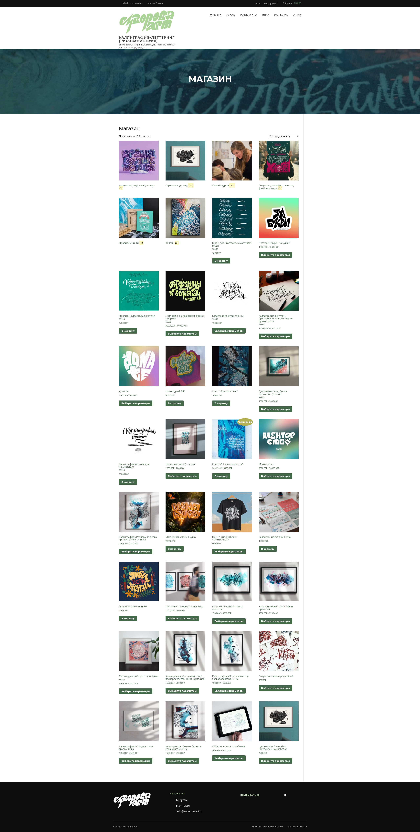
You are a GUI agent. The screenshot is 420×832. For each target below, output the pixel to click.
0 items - (291, 3)
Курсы (230, 15)
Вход (257, 3)
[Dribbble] (292, 795)
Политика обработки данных (267, 826)
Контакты (281, 15)
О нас (297, 15)
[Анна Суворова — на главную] (132, 800)
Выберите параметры (275, 254)
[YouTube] (298, 795)
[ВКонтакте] (272, 795)
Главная (215, 15)
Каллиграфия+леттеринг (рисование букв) (147, 39)
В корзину (221, 260)
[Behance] (279, 795)
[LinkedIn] (305, 795)
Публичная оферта (297, 826)
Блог (265, 15)
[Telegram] (265, 795)
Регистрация (270, 4)
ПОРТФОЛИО (248, 15)
